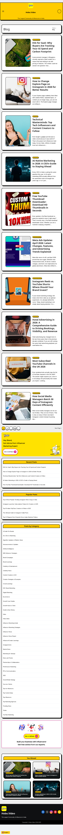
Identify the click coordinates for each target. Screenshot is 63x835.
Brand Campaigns (8, 557)
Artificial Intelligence (8, 548)
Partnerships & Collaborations (11, 662)
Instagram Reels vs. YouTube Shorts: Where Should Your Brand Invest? (43, 286)
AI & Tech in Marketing (36, 39)
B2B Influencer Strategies (10, 553)
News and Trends (8, 658)
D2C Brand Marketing (9, 588)
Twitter (5, 710)
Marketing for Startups (9, 653)
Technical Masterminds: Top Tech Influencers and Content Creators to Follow (43, 125)
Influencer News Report (9, 636)
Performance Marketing (9, 666)
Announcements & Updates (10, 544)
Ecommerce (6, 597)
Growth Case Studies (9, 601)
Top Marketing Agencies (9, 701)
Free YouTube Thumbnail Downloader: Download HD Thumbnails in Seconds (40, 203)
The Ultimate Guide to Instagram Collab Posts (15, 512)
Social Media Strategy (9, 680)
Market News (6, 649)
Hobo (4, 614)
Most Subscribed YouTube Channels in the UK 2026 (43, 363)
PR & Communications (9, 671)
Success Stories (7, 684)
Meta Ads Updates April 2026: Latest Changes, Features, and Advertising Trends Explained (42, 246)
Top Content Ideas (8, 693)
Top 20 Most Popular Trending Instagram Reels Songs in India (20, 499)
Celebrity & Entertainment (10, 566)
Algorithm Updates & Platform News (13, 540)
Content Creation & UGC (10, 575)
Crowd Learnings (7, 583)
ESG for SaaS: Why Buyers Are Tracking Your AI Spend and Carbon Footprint (43, 47)
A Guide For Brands (8, 531)
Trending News (7, 706)
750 (15, 428)
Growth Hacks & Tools (9, 605)
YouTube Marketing (35, 357)
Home (53, 28)
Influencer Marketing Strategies (11, 627)
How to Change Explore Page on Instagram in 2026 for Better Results (44, 85)
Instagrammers (35, 116)
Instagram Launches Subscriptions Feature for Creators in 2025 (20, 504)
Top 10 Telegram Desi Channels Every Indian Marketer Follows (20, 517)
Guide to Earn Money (9, 610)
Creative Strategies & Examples (12, 579)
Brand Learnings (7, 562)
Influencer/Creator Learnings (11, 640)
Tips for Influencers (8, 688)
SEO (4, 675)
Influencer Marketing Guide (10, 623)
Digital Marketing (35, 157)
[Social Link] (43, 812)
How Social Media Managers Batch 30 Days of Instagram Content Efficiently (42, 400)
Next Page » (58, 428)
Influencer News (7, 631)
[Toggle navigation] (3, 11)
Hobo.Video (31, 12)
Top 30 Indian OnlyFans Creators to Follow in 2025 (17, 508)
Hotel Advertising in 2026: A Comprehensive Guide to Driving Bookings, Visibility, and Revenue (44, 325)
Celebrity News (7, 570)
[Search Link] (59, 11)
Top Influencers (7, 697)
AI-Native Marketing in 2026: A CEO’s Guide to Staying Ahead (44, 163)
